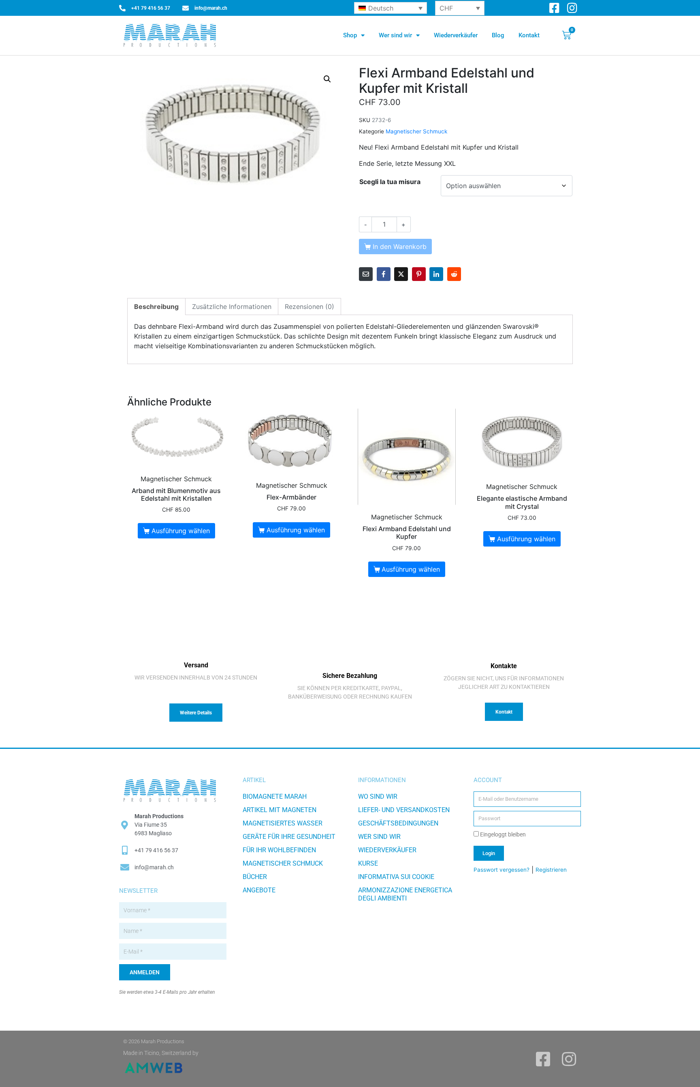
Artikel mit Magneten (279, 810)
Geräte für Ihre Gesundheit (289, 836)
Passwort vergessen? (501, 869)
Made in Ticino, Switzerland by (160, 1053)
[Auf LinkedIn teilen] (436, 274)
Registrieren (551, 869)
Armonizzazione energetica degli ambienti (405, 894)
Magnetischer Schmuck (416, 131)
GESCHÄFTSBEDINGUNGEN (398, 823)
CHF (446, 8)
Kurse (368, 863)
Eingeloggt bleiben (502, 834)
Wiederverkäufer (456, 35)
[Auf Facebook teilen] (384, 274)
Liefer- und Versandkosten (404, 810)
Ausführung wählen (181, 531)
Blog (498, 35)
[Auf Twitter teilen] (401, 274)
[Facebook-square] (554, 8)
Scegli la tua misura (389, 182)
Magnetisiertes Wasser (282, 823)
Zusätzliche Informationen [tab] (231, 306)
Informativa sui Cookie (396, 877)
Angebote (259, 890)
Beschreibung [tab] (156, 306)
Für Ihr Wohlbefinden (279, 850)
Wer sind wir (395, 35)
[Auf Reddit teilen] (454, 274)
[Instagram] (572, 8)
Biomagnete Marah (275, 796)
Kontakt (529, 35)
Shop (350, 35)
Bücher (255, 877)
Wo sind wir (377, 796)
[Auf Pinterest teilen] (419, 274)
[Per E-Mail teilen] (366, 274)
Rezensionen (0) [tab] (309, 306)
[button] (327, 79)
